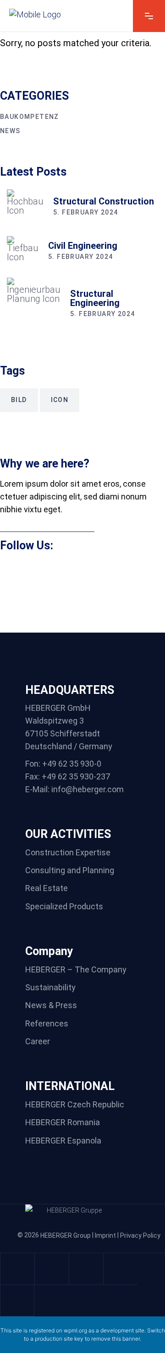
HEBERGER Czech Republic (74, 1104)
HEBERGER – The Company (75, 969)
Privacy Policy (140, 1235)
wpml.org (75, 1330)
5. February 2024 (85, 212)
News (10, 130)
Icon (60, 399)
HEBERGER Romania (62, 1123)
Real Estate (46, 888)
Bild (19, 399)
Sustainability (50, 987)
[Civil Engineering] (22, 252)
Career (37, 1041)
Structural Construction (103, 201)
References (46, 1023)
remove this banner (115, 1338)
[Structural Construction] (25, 207)
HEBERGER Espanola (63, 1140)
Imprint (105, 1235)
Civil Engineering (82, 245)
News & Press (51, 1005)
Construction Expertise (67, 852)
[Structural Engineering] (33, 304)
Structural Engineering (95, 298)
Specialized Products (64, 906)
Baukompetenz (29, 116)
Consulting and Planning (69, 870)
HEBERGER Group (65, 1235)
